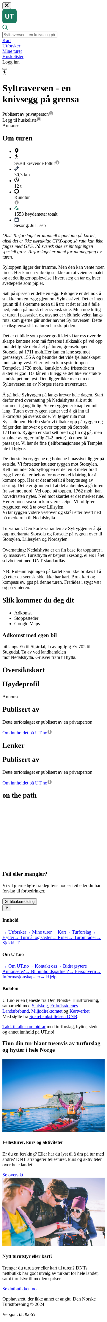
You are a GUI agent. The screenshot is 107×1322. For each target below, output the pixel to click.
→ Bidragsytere (72, 966)
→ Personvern (82, 971)
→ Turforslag (78, 932)
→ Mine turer (39, 932)
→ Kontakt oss (43, 966)
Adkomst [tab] (23, 612)
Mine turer (12, 51)
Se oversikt (12, 1174)
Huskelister (12, 56)
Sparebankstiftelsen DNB (53, 1016)
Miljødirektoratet (46, 1011)
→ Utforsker (14, 932)
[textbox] (29, 35)
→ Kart (59, 932)
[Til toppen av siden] (6, 908)
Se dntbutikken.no (19, 1288)
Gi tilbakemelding (19, 901)
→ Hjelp (48, 976)
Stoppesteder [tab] (26, 618)
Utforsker (11, 45)
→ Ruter (60, 937)
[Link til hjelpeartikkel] (51, 114)
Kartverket (79, 1011)
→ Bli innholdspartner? (47, 971)
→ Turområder (82, 937)
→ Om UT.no (15, 966)
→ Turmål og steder (33, 937)
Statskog (40, 1005)
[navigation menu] (4, 69)
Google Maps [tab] (27, 623)
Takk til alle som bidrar (23, 1026)
